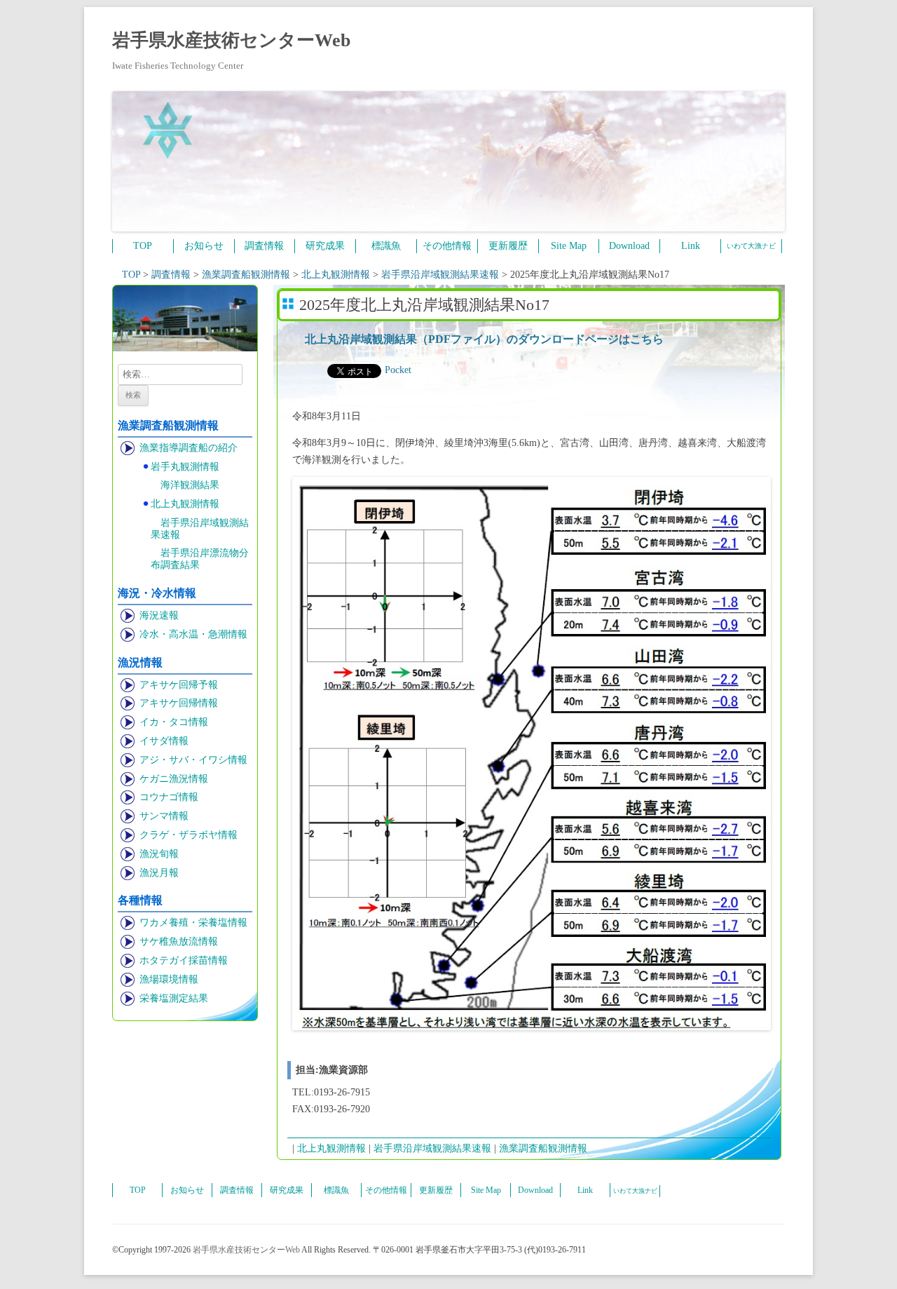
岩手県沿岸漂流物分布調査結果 (200, 559)
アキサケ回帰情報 (178, 703)
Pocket (398, 370)
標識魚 (386, 246)
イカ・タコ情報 (173, 722)
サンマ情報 (164, 816)
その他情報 (447, 246)
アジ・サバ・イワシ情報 (193, 760)
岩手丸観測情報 (185, 466)
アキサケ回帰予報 (178, 685)
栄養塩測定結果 (173, 998)
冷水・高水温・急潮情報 (193, 634)
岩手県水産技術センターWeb (231, 40)
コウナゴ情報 (168, 797)
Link (690, 246)
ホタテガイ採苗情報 (183, 960)
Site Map (569, 246)
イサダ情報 (164, 741)
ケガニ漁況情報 (173, 779)
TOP (142, 246)
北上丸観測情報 (185, 504)
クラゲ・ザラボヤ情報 (188, 835)
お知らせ (204, 246)
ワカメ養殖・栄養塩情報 (193, 922)
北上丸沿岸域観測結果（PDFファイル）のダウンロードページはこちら (484, 339)
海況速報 (159, 615)
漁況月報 (159, 873)
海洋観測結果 (189, 485)
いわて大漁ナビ (751, 246)
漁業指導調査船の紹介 (188, 448)
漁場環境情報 (168, 979)
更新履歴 (508, 246)
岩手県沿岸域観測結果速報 (200, 529)
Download (629, 246)
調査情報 (264, 246)
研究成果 (325, 246)
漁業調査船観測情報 (543, 1148)
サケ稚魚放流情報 (178, 941)
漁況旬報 (159, 854)
